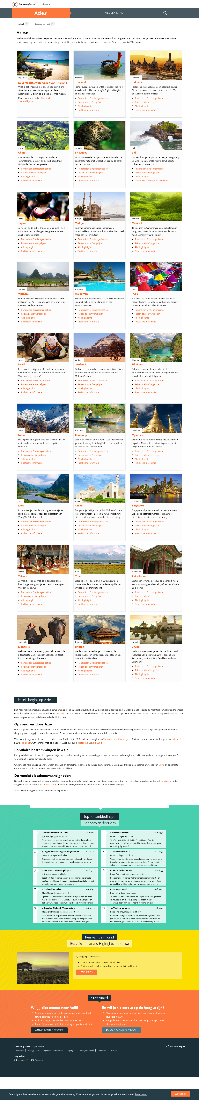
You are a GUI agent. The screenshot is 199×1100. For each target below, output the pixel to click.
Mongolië (24, 647)
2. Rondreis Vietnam (119, 832)
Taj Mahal (165, 781)
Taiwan (22, 576)
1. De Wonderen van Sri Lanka (55, 832)
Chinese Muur (49, 784)
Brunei (136, 647)
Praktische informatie (88, 110)
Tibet (78, 576)
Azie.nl (21, 23)
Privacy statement (86, 1050)
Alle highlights (85, 106)
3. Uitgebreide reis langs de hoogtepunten (60, 851)
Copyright (71, 1050)
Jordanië (80, 364)
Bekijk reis (87, 972)
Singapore (138, 505)
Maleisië (137, 223)
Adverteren (19, 1050)
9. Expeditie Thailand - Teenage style (58, 907)
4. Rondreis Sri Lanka (120, 851)
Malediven (81, 294)
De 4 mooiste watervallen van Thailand (42, 83)
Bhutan (79, 647)
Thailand (80, 82)
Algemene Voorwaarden (53, 1050)
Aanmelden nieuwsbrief (49, 1030)
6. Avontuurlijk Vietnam (121, 870)
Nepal (21, 435)
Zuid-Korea (139, 576)
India (135, 294)
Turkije (79, 223)
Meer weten (141, 1094)
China (21, 152)
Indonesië (138, 82)
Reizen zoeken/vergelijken (90, 102)
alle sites (46, 4)
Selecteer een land (42, 23)
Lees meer (137, 42)
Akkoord (180, 1094)
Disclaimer (102, 1050)
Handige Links (33, 1050)
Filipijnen (137, 364)
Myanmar (137, 435)
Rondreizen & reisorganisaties (93, 98)
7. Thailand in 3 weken (51, 889)
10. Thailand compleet (120, 907)
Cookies (113, 1050)
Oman (79, 505)
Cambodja (81, 435)
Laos (21, 505)
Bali (134, 152)
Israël (21, 364)
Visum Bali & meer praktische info (151, 180)
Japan (22, 223)
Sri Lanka (81, 152)
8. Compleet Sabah (118, 889)
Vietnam (23, 294)
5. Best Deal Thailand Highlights (56, 870)
